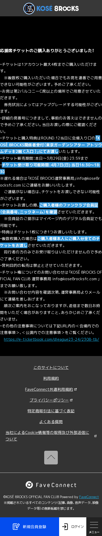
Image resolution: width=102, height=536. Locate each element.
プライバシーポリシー (49, 400)
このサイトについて (51, 367)
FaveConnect (89, 497)
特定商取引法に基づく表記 (51, 411)
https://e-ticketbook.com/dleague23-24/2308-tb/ (51, 339)
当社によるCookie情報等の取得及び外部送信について (47, 436)
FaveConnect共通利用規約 (49, 389)
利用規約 (51, 378)
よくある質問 (51, 421)
